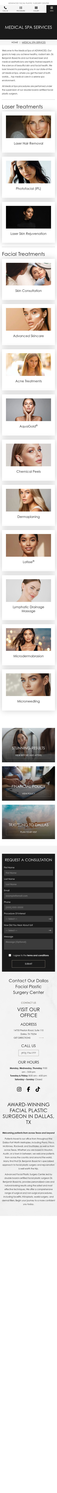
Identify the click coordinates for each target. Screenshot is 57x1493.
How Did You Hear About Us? (18, 925)
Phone (7, 902)
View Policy (28, 793)
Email (6, 890)
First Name (9, 867)
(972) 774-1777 (28, 1053)
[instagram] (19, 1089)
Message (8, 936)
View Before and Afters (28, 755)
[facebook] (28, 1089)
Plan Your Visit (28, 832)
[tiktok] (37, 1089)
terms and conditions (38, 955)
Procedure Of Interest (14, 913)
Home (15, 42)
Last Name (9, 879)
